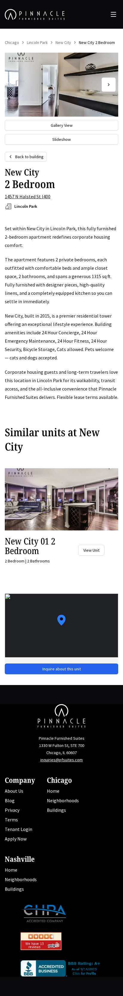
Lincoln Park (37, 42)
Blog (10, 800)
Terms (11, 820)
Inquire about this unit (61, 669)
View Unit (91, 550)
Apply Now (16, 839)
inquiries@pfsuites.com (61, 759)
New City (63, 42)
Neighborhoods (63, 800)
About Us (14, 791)
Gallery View (62, 125)
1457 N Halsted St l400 (27, 196)
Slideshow (61, 139)
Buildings (56, 810)
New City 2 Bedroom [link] (97, 42)
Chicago (12, 42)
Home (53, 791)
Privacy (12, 810)
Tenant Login (18, 829)
